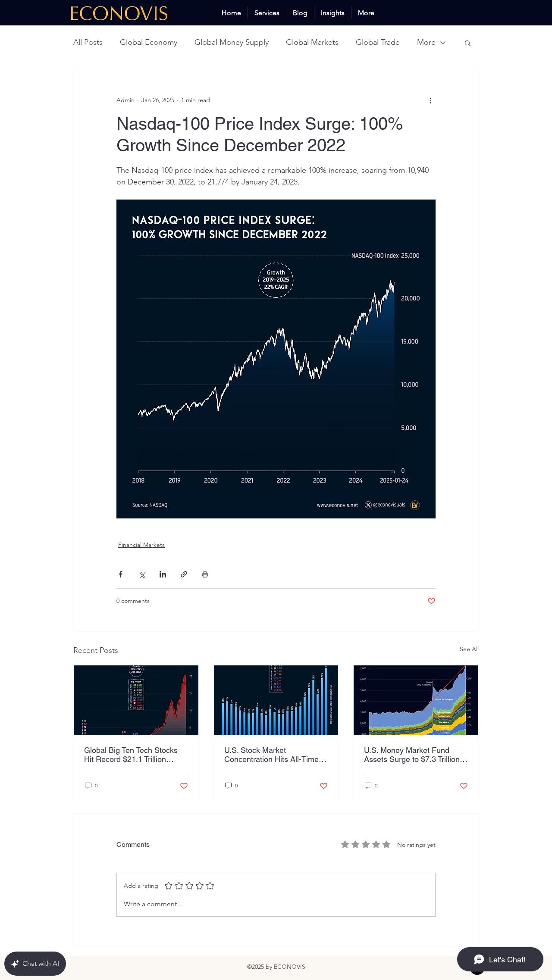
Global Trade (378, 42)
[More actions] (430, 100)
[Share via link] (184, 574)
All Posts (88, 42)
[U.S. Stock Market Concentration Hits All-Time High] (276, 700)
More (426, 42)
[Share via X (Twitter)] (142, 574)
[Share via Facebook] (120, 574)
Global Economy (148, 42)
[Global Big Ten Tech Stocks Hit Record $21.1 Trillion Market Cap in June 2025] (136, 700)
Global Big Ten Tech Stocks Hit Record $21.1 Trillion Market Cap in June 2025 (131, 755)
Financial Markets (141, 545)
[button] (468, 42)
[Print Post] (205, 574)
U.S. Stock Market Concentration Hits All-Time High (271, 755)
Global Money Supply (231, 42)
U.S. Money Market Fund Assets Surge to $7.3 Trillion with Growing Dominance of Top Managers (412, 755)
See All (469, 649)
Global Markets (312, 42)
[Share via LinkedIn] (163, 574)
